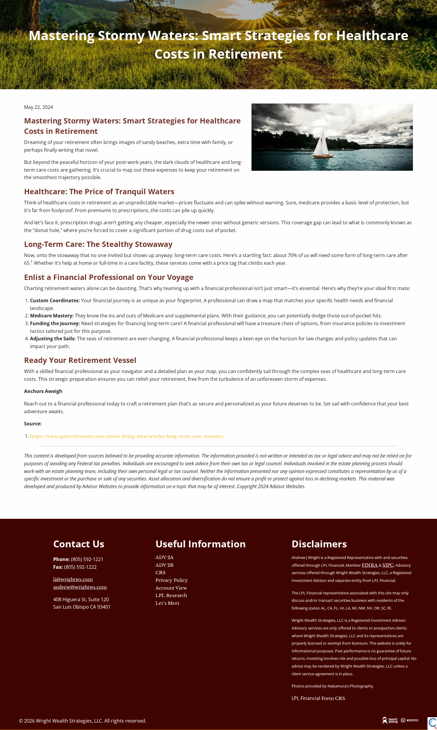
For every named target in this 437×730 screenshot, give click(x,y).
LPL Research (171, 595)
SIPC (388, 565)
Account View (171, 588)
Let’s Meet (167, 603)
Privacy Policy (171, 580)
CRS (160, 572)
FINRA (370, 565)
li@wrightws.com (73, 579)
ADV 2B (164, 565)
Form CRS (333, 698)
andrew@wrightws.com (80, 587)
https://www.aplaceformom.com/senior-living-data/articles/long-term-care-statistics (126, 436)
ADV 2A (164, 557)
